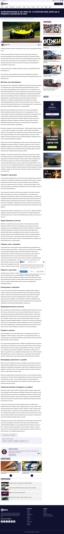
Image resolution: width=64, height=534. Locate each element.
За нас (44, 511)
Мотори (24, 7)
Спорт (42, 7)
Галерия (45, 7)
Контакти (45, 513)
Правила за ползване (47, 514)
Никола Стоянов (13, 449)
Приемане (23, 271)
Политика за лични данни (48, 515)
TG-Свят (37, 7)
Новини (2, 7)
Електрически (12, 7)
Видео (50, 7)
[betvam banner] (52, 170)
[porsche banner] (52, 153)
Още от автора (12, 454)
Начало (2, 18)
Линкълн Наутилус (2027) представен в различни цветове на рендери (22, 487)
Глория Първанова (53, 35)
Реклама (45, 510)
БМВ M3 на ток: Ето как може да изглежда (17, 492)
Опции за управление (40, 271)
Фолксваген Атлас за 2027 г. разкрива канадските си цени (20, 497)
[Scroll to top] (61, 527)
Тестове (28, 7)
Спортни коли (18, 7)
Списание (33, 7)
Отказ (32, 271)
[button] (43, 261)
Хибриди (6, 7)
